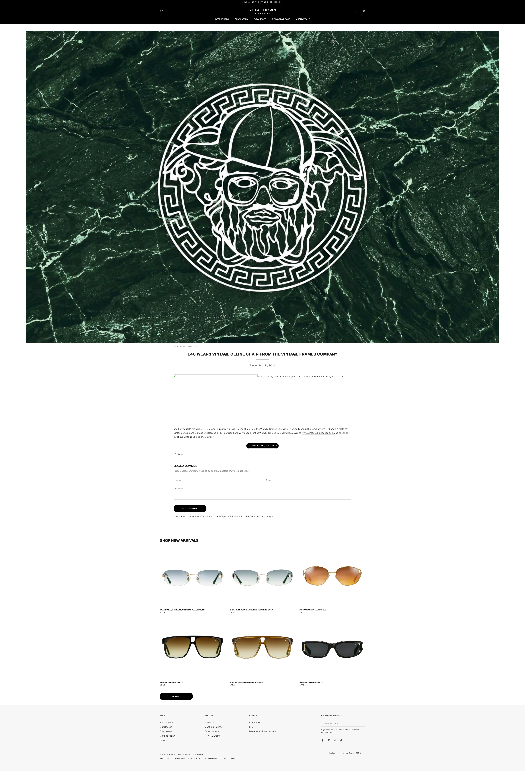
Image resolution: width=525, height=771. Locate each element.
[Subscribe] (363, 723)
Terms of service (195, 758)
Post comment (190, 508)
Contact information (228, 758)
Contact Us (255, 722)
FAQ (251, 727)
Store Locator (212, 731)
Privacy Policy (237, 516)
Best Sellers (166, 722)
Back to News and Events (264, 446)
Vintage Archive (168, 735)
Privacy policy (179, 758)
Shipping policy (211, 758)
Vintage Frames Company (177, 754)
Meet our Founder (214, 727)
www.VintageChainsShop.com (318, 432)
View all (176, 696)
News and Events (188, 346)
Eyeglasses (166, 731)
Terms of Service (259, 516)
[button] (161, 11)
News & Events (213, 735)
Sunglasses (166, 727)
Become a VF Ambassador (263, 731)
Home (176, 346)
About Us (209, 722)
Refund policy (165, 758)
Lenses (163, 740)
